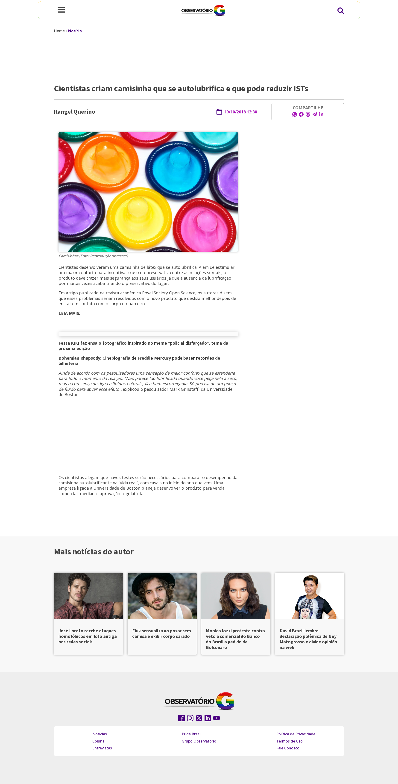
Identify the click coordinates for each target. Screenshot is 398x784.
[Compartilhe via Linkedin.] (321, 115)
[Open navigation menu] (61, 10)
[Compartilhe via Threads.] (308, 115)
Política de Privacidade (295, 734)
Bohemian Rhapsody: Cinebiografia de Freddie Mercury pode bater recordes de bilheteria (139, 360)
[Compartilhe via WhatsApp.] (294, 115)
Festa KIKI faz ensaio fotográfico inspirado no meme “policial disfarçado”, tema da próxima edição (143, 345)
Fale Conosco (287, 748)
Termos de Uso (289, 741)
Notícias (99, 734)
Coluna (98, 741)
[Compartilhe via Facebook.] (301, 115)
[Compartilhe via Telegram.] (314, 115)
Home (59, 30)
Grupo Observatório (199, 741)
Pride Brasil (191, 734)
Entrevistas (102, 748)
